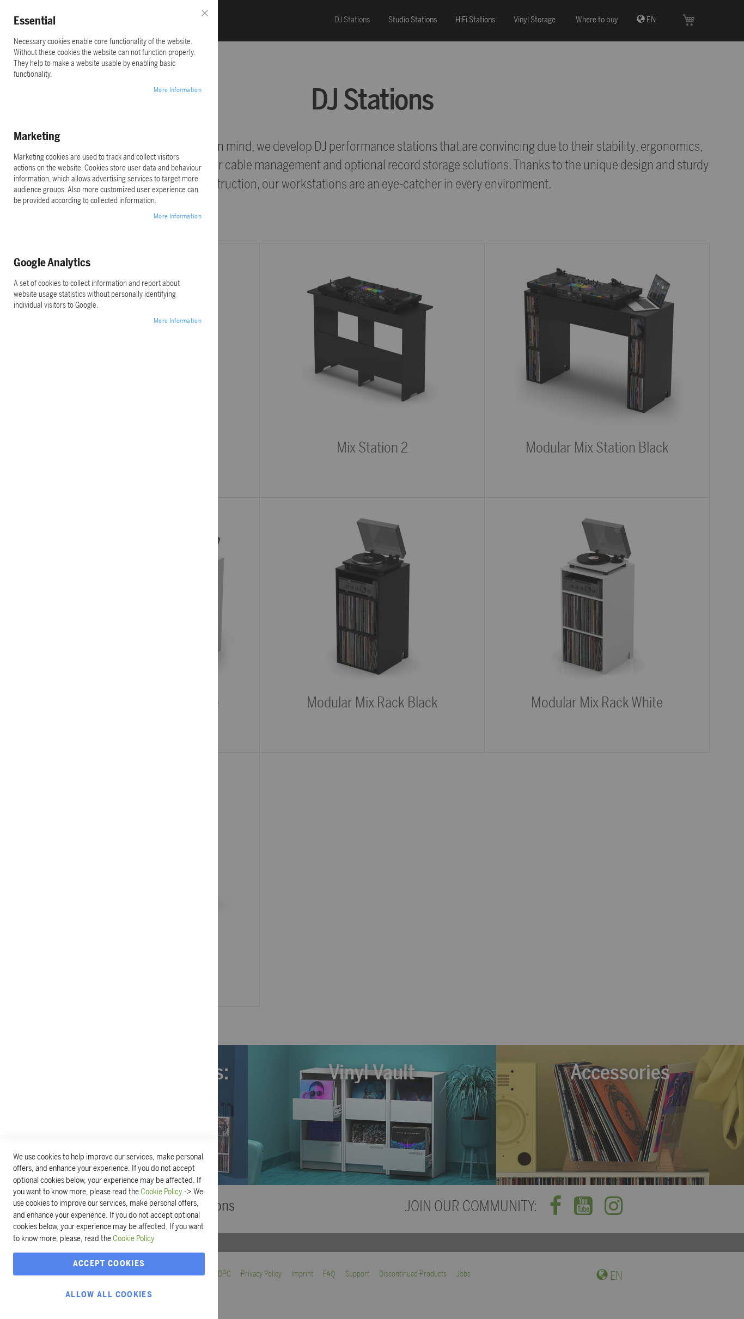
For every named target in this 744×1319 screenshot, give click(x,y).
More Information (178, 90)
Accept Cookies (109, 1263)
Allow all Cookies (109, 1294)
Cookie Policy (161, 1191)
